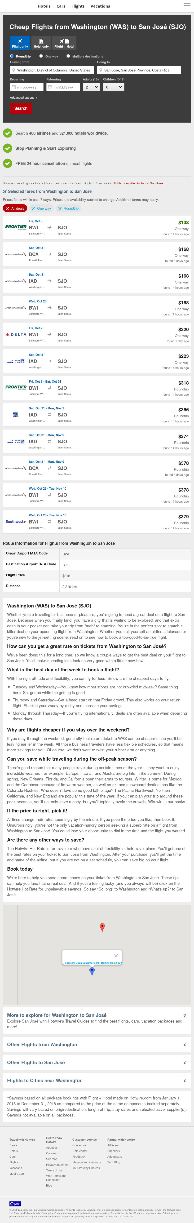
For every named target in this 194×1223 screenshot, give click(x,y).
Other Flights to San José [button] (36, 1062)
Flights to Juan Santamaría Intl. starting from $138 (93, 963)
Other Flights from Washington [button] (42, 1044)
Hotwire (18, 6)
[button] (92, 972)
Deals (13, 1145)
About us (51, 1147)
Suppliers (113, 1151)
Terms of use (54, 1170)
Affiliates (112, 1145)
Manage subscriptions (86, 1162)
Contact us (79, 1145)
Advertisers (114, 1156)
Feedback (78, 1156)
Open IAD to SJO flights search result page (97, 281)
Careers (51, 1153)
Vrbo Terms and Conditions (56, 1178)
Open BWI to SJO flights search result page (97, 227)
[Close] (116, 955)
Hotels (44, 6)
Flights (77, 6)
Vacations (100, 6)
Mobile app (16, 1173)
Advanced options (22, 97)
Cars (61, 6)
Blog (49, 1185)
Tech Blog (113, 1162)
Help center (79, 1151)
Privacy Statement (57, 1164)
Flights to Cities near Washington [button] (45, 1080)
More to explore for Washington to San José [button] (56, 1015)
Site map (51, 1159)
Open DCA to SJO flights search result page (97, 254)
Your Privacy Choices (86, 1168)
